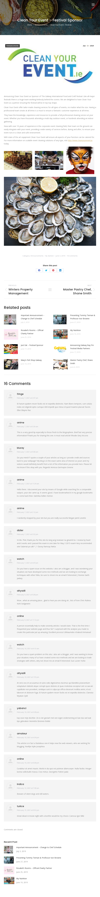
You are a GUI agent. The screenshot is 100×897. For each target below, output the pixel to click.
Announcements (12, 46)
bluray (20, 447)
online (20, 616)
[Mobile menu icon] (93, 4)
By (49, 256)
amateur (22, 733)
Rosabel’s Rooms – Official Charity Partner (32, 332)
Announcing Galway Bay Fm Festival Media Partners (82, 347)
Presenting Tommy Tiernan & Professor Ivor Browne (82, 317)
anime (20, 422)
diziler (20, 530)
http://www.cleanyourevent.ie (80, 140)
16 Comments (72, 256)
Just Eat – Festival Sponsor (32, 345)
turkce (20, 806)
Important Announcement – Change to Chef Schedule (32, 317)
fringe (20, 394)
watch (20, 558)
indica (20, 784)
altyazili (21, 590)
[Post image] (11, 319)
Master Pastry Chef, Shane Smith (81, 362)
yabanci (21, 708)
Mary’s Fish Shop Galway (31, 360)
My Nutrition (75, 330)
